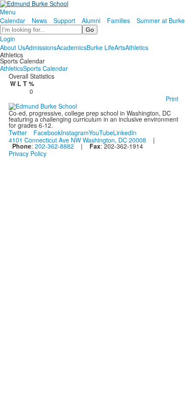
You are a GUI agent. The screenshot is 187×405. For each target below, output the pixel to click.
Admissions (41, 47)
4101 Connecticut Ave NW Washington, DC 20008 (77, 140)
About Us (12, 47)
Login (7, 38)
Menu (8, 11)
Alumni (91, 20)
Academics (72, 47)
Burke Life (100, 47)
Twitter (18, 132)
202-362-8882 (54, 146)
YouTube (101, 132)
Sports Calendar (45, 68)
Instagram (75, 132)
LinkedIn (125, 132)
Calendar (12, 20)
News (39, 20)
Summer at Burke (161, 20)
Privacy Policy (28, 153)
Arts (119, 47)
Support (64, 20)
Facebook (47, 132)
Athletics (136, 47)
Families (118, 20)
